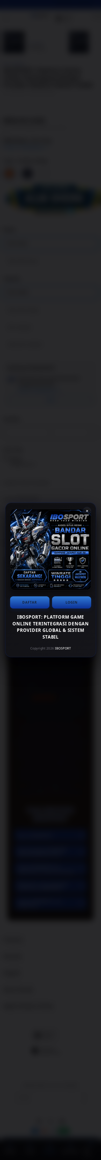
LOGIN (71, 602)
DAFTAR (29, 602)
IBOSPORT (63, 648)
